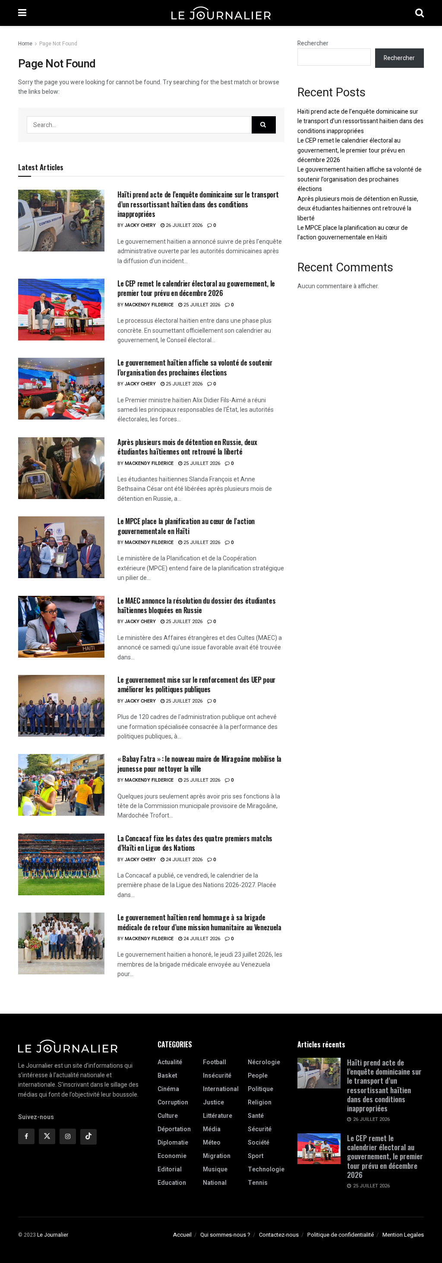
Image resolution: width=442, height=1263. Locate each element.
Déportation (174, 1129)
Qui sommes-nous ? (225, 1235)
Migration (216, 1156)
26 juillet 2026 (183, 225)
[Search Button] (419, 13)
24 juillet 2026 (183, 859)
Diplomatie (173, 1142)
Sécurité (260, 1129)
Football (214, 1062)
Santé (256, 1115)
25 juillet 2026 (201, 305)
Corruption (173, 1102)
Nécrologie (264, 1062)
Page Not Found (58, 44)
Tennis (258, 1182)
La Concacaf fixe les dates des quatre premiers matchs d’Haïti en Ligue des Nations (194, 843)
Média (212, 1129)
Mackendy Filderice (149, 305)
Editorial (170, 1169)
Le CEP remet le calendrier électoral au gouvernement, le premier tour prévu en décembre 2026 (196, 288)
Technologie (266, 1169)
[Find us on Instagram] (68, 1136)
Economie (172, 1156)
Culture (168, 1115)
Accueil (182, 1235)
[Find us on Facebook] (26, 1136)
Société (258, 1142)
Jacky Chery (140, 225)
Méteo (212, 1142)
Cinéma (168, 1089)
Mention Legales (403, 1235)
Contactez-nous (279, 1235)
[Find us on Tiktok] (88, 1137)
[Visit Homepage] (221, 12)
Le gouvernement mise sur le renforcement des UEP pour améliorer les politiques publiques (196, 684)
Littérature (217, 1115)
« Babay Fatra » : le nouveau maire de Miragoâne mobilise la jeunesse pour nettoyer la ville (199, 763)
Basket (167, 1075)
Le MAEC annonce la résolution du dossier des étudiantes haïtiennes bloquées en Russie (196, 605)
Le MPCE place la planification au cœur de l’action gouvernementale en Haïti (186, 526)
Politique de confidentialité (340, 1235)
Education (172, 1182)
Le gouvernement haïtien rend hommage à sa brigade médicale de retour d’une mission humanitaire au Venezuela (199, 922)
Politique (260, 1089)
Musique (215, 1169)
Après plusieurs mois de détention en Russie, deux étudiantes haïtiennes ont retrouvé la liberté (187, 447)
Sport (255, 1156)
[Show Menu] (22, 13)
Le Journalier (52, 1235)
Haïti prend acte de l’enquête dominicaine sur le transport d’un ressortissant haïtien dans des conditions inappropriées (197, 204)
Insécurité (217, 1075)
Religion (260, 1102)
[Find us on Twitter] (47, 1136)
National (215, 1182)
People (258, 1075)
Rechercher (312, 43)
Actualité (170, 1062)
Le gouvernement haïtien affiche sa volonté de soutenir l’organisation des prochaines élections (194, 367)
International (221, 1089)
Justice (213, 1102)
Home (25, 44)
